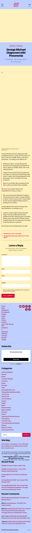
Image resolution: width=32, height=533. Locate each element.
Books (3, 316)
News (3, 308)
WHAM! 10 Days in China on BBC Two (13, 465)
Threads (4, 335)
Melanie (11, 59)
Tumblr (3, 339)
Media (3, 403)
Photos (3, 320)
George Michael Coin (8, 390)
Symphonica (5, 418)
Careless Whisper (7, 379)
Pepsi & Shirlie (6, 410)
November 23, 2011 (22, 59)
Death (3, 383)
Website (3, 283)
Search (11, 448)
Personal (20, 45)
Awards (3, 374)
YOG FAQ (5, 448)
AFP (21, 208)
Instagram (4, 332)
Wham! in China (6, 427)
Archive (3, 322)
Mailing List (5, 310)
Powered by (12, 364)
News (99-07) (19, 444)
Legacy (3, 401)
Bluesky (3, 337)
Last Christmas (6, 399)
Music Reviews (6, 407)
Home (3, 306)
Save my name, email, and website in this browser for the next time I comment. (16, 290)
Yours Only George (7, 430)
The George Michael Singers (10, 423)
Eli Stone (4, 385)
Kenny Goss (5, 396)
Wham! (3, 425)
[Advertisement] (16, 26)
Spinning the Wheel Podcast (10, 416)
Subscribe (16, 359)
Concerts (12, 45)
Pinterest (4, 333)
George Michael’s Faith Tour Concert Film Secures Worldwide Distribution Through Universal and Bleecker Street (14, 487)
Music (3, 405)
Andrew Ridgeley (7, 372)
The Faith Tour (6, 421)
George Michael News (12, 530)
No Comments (17, 62)
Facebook (4, 328)
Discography (5, 312)
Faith (3, 387)
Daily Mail (7, 189)
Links (3, 318)
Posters (3, 314)
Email (2, 275)
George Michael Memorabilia (10, 392)
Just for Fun (5, 394)
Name (3, 269)
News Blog (10, 444)
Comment (4, 254)
